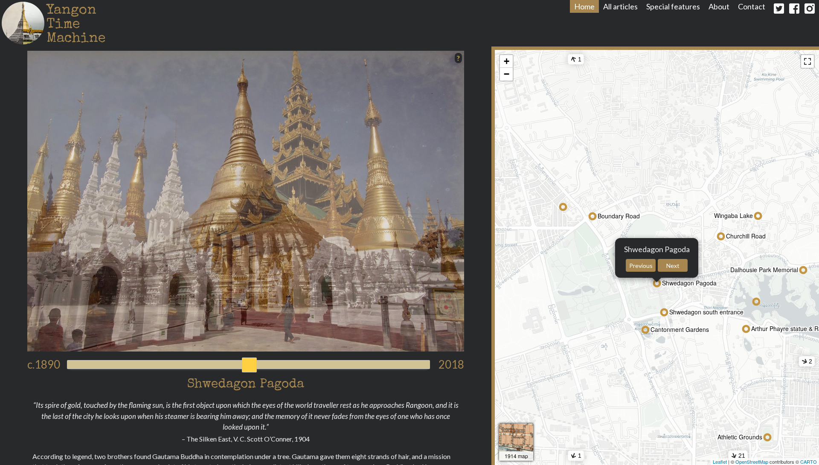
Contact (751, 6)
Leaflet (720, 461)
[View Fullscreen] (807, 61)
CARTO (808, 461)
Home (584, 6)
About (719, 6)
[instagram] (809, 10)
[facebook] (794, 10)
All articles (620, 6)
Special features (673, 6)
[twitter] (779, 10)
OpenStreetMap (751, 461)
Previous (641, 265)
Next (673, 265)
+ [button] (506, 61)
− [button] (506, 74)
